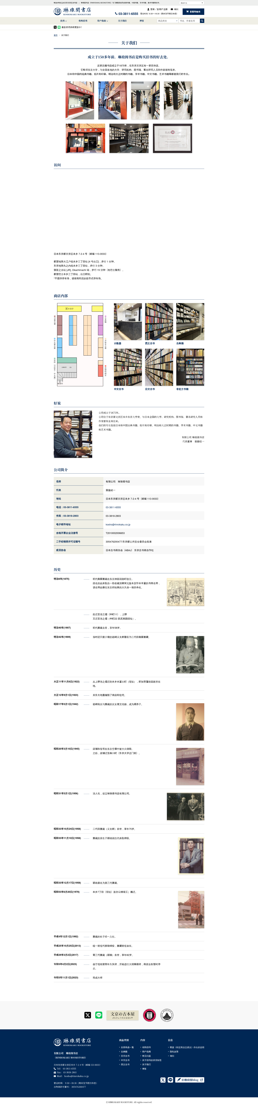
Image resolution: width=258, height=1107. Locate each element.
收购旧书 (83, 20)
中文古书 (125, 1060)
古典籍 (124, 1051)
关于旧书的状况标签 (152, 1060)
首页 (56, 35)
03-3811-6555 (128, 13)
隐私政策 (174, 1051)
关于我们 (122, 20)
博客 (142, 20)
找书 (62, 20)
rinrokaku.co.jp (118, 524)
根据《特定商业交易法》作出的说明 (187, 1047)
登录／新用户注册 (159, 9)
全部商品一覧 (127, 1047)
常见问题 (146, 1055)
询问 (176, 9)
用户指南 (101, 20)
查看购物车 (195, 11)
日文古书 (125, 1055)
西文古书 (125, 1064)
